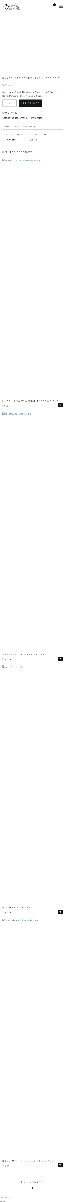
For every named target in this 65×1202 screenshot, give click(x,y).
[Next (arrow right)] (4, 1201)
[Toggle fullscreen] (4, 1197)
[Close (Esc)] (11, 1197)
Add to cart (30, 103)
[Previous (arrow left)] (1, 1201)
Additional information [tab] (22, 127)
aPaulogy (37, 1182)
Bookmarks (21, 118)
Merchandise (35, 118)
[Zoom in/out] (1, 1197)
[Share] (7, 1197)
